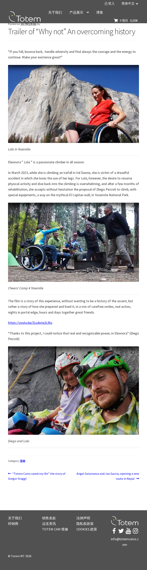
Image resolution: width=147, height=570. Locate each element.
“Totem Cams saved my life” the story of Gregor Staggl (36, 475)
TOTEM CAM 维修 (55, 529)
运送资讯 (49, 523)
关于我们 (55, 12)
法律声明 (83, 518)
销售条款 (49, 518)
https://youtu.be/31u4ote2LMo (30, 322)
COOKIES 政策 (86, 529)
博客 (99, 12)
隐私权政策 (85, 523)
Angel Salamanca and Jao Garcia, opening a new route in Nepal (107, 475)
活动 (22, 461)
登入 (111, 3)
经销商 (13, 523)
